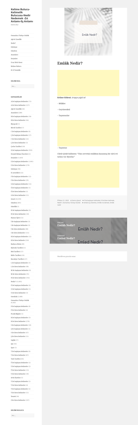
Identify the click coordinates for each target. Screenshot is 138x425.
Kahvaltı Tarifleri (17, 248)
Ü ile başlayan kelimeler (19, 363)
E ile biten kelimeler (18, 165)
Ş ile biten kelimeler (18, 336)
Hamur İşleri (15, 218)
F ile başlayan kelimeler (19, 176)
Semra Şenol (76, 200)
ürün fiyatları (16, 378)
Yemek (13, 396)
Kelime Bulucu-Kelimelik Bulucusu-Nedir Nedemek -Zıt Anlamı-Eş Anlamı (22, 15)
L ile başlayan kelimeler (19, 263)
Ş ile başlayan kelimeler (19, 329)
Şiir (12, 344)
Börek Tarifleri (16, 128)
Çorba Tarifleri (16, 146)
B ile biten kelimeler (18, 120)
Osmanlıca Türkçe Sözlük (20, 35)
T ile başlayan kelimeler (19, 351)
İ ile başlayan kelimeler (19, 221)
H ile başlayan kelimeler (19, 210)
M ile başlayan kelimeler (20, 270)
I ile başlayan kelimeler (19, 225)
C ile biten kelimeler (18, 139)
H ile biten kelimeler (18, 214)
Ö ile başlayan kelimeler (19, 285)
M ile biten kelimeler (18, 274)
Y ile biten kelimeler (18, 393)
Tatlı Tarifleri (16, 359)
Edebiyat (14, 47)
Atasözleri (14, 55)
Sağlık (13, 340)
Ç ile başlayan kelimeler (19, 135)
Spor (12, 348)
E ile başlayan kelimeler (19, 161)
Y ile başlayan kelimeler (19, 389)
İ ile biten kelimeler (18, 229)
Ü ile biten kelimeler (18, 370)
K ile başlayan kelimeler (19, 236)
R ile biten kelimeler (18, 321)
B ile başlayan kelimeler (19, 116)
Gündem (14, 51)
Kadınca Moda (16, 244)
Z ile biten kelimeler (18, 400)
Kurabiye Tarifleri (17, 259)
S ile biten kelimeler (18, 333)
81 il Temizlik (15, 70)
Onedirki (14, 297)
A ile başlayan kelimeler (19, 101)
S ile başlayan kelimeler (19, 325)
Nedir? (13, 43)
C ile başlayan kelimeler (19, 131)
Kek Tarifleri (15, 251)
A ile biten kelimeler (18, 105)
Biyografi (14, 124)
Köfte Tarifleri (16, 255)
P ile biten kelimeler (18, 310)
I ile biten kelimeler (18, 233)
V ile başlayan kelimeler (19, 381)
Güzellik (14, 206)
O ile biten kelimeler (18, 293)
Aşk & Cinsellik (16, 39)
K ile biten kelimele (18, 240)
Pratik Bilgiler (16, 314)
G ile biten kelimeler (18, 195)
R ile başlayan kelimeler (19, 318)
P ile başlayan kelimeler (19, 306)
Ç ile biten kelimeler (18, 143)
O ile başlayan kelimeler (19, 289)
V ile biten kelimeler (18, 385)
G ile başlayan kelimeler (19, 184)
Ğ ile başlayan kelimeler (19, 188)
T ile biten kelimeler (18, 355)
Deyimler (14, 59)
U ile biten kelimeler (18, 374)
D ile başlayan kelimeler (19, 150)
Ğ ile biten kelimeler (18, 191)
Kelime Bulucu (16, 66)
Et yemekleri (15, 173)
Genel (13, 199)
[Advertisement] (88, 83)
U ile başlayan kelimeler (19, 366)
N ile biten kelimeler (18, 278)
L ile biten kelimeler (18, 267)
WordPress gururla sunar (66, 256)
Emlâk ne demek (103, 203)
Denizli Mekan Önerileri (19, 154)
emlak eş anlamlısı (90, 203)
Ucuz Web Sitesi (16, 62)
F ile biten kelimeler (18, 180)
